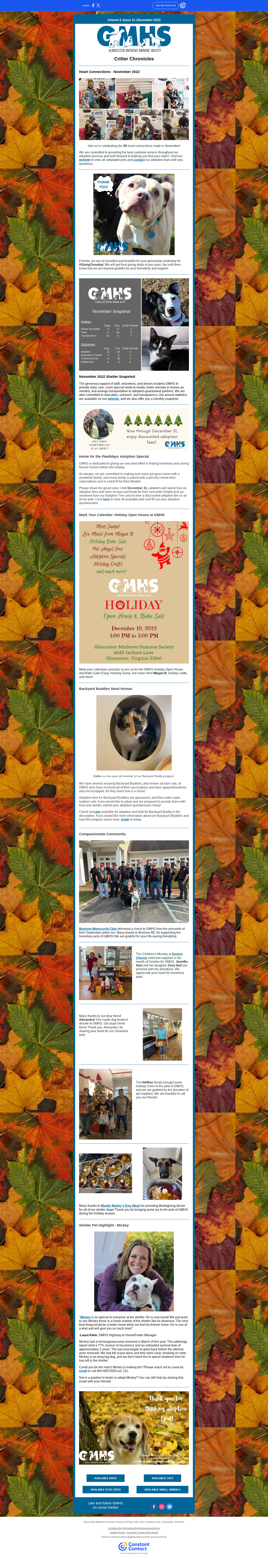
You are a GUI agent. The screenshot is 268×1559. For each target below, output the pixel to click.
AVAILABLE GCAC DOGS (105, 1489)
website (84, 159)
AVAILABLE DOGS (105, 1478)
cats (97, 811)
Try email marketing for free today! (134, 1553)
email (125, 819)
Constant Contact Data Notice (142, 1532)
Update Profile (117, 1532)
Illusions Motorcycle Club (98, 928)
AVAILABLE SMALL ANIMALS (162, 1489)
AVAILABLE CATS (162, 1478)
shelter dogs (104, 1209)
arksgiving (168, 1205)
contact (139, 159)
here (106, 499)
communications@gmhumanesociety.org (131, 1537)
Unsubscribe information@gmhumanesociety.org (134, 1528)
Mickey (85, 1317)
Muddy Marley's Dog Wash (120, 1205)
